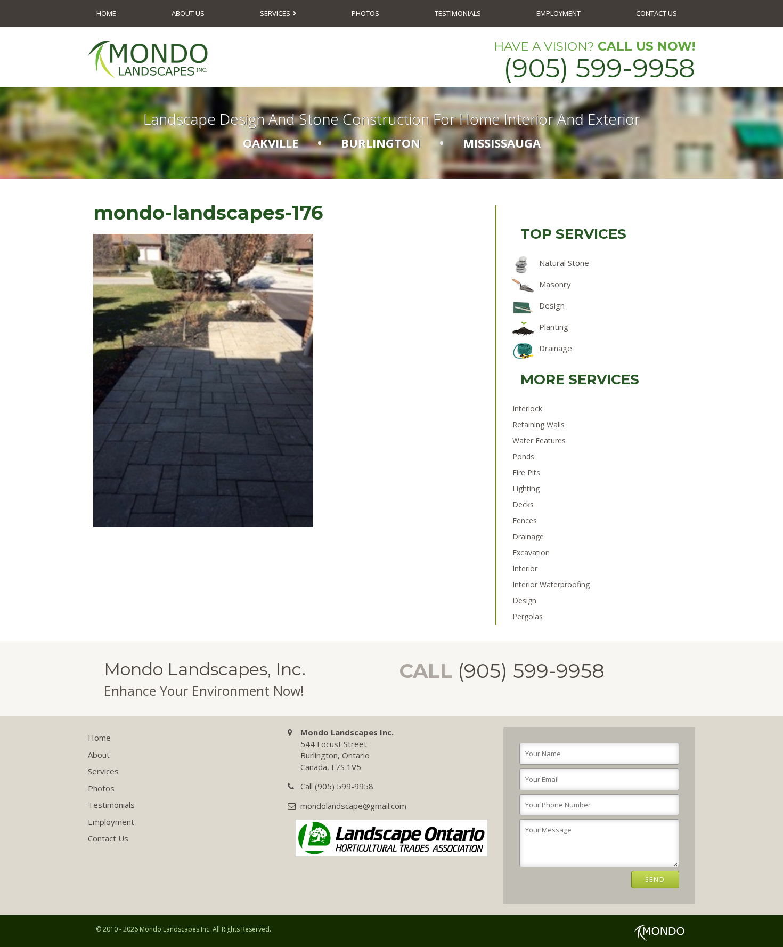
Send (655, 879)
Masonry (555, 284)
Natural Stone (564, 262)
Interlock (527, 408)
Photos (365, 13)
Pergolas (527, 616)
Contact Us (656, 13)
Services (275, 13)
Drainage (555, 348)
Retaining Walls (538, 424)
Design (552, 305)
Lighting (526, 488)
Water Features (539, 440)
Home (106, 13)
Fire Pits (526, 472)
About (99, 754)
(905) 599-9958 (599, 68)
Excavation (531, 552)
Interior (524, 568)
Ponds (523, 456)
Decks (523, 504)
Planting (553, 326)
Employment (558, 13)
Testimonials (458, 13)
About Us (188, 13)
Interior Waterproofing (551, 584)
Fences (524, 520)
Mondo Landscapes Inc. (175, 929)
